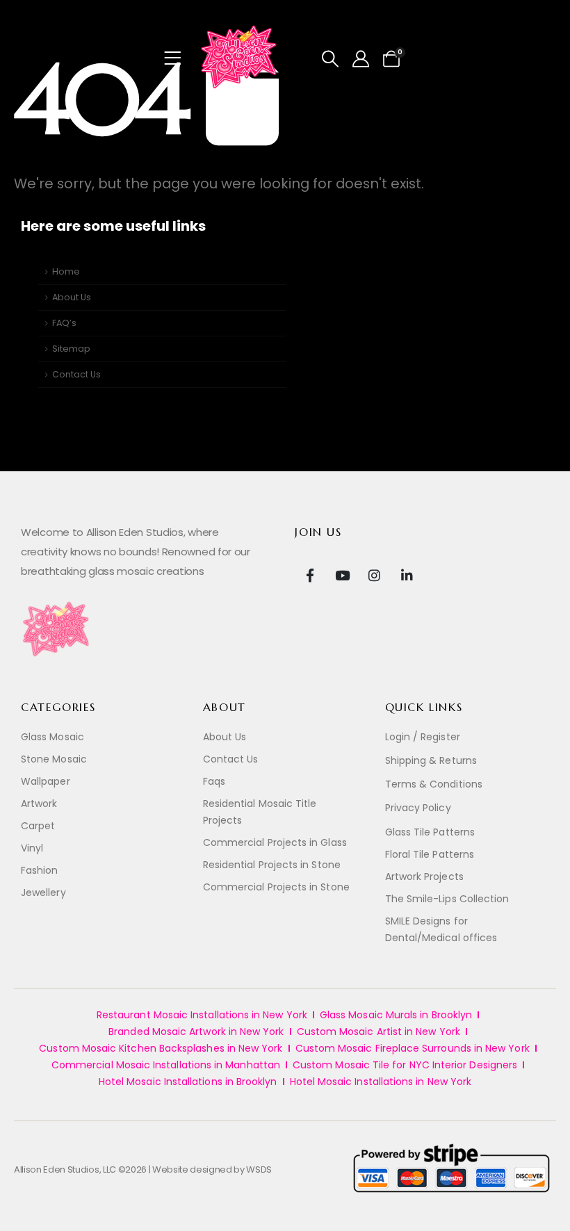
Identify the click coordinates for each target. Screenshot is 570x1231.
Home (66, 271)
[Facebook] (310, 574)
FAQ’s (64, 323)
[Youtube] (342, 574)
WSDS (259, 1169)
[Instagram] (374, 574)
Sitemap (71, 348)
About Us (71, 297)
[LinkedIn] (407, 574)
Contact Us (76, 374)
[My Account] (361, 59)
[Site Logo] (239, 58)
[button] (330, 59)
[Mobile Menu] (177, 58)
